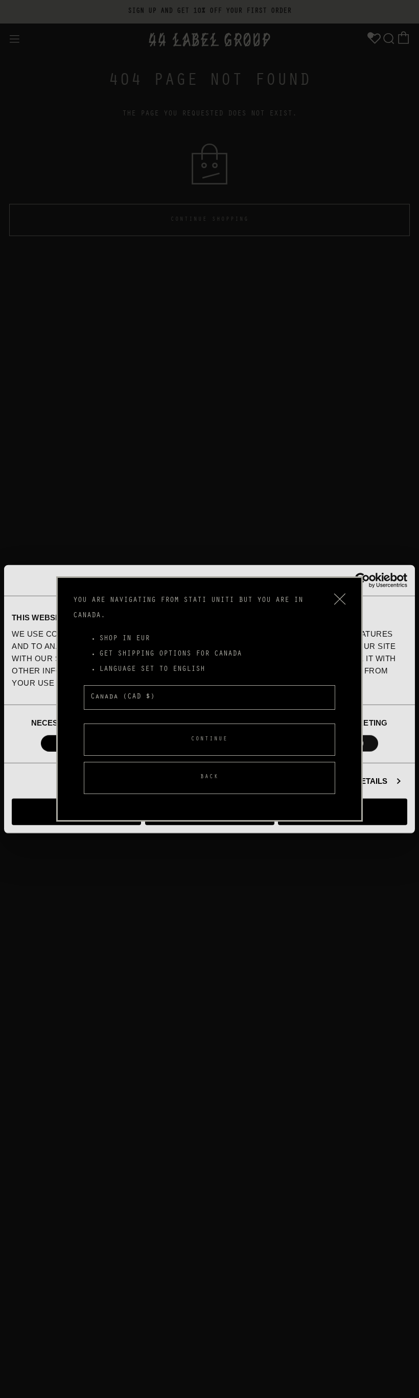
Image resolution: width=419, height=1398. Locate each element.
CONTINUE (209, 739)
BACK (209, 777)
